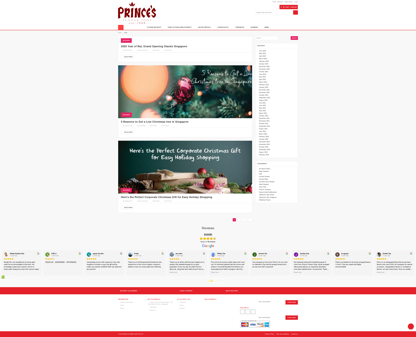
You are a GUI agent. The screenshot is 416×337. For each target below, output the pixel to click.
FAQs (122, 305)
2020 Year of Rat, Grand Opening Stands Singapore (154, 46)
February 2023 (264, 84)
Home (119, 32)
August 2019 (263, 152)
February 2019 (264, 155)
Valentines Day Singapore (267, 197)
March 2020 (263, 134)
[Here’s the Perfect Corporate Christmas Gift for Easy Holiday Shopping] (185, 167)
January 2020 (263, 139)
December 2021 (264, 118)
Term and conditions (282, 334)
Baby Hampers (264, 171)
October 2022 (263, 95)
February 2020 (264, 136)
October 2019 (263, 147)
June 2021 (262, 131)
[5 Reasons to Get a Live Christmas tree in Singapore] (185, 91)
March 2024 (263, 58)
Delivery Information (126, 302)
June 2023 (262, 74)
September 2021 (264, 126)
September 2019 (264, 149)
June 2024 (262, 51)
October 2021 (263, 123)
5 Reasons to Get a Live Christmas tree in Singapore (154, 121)
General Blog (141, 126)
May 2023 (262, 77)
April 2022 (262, 110)
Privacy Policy (269, 334)
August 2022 (263, 100)
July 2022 (262, 103)
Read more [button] (173, 272)
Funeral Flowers (264, 176)
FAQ (260, 174)
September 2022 (264, 97)
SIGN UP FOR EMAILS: (248, 301)
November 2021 (264, 121)
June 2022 (262, 105)
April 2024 (262, 56)
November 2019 (264, 144)
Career (181, 305)
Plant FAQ (262, 187)
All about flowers (264, 169)
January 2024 (263, 64)
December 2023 (264, 66)
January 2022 (263, 116)
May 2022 (262, 108)
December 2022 (264, 90)
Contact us (294, 334)
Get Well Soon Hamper (267, 182)
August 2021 (263, 129)
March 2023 (263, 82)
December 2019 (264, 142)
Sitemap (182, 308)
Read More (128, 56)
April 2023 (262, 79)
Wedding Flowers (265, 200)
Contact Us (182, 302)
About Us (153, 310)
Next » (250, 219)
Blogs (122, 308)
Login (296, 2)
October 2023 (263, 71)
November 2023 (264, 69)
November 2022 (264, 92)
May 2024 (262, 53)
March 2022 (263, 113)
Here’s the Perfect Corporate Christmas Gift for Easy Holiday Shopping (166, 197)
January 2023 (263, 87)
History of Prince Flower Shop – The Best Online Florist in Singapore (160, 303)
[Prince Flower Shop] (137, 13)
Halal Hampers (264, 184)
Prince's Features (142, 50)
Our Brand (153, 307)
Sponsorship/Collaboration (268, 192)
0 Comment (168, 50)
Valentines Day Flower (266, 195)
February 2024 (264, 61)
